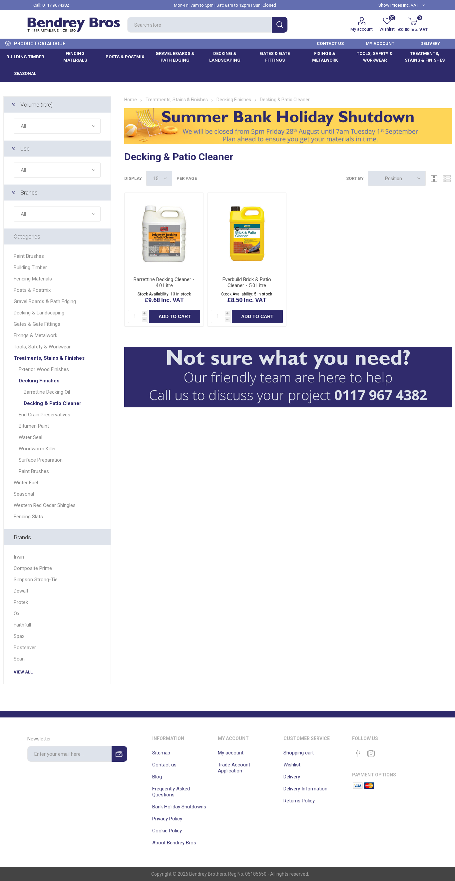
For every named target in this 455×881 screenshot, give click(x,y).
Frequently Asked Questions (171, 792)
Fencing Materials (33, 279)
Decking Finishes (39, 381)
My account (361, 29)
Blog (157, 777)
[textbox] (199, 25)
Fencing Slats (28, 517)
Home (130, 99)
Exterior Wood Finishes (44, 369)
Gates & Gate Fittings (37, 324)
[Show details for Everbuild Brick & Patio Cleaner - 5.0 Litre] (247, 232)
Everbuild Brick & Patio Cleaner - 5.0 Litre (247, 282)
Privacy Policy (167, 819)
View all (23, 671)
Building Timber (30, 267)
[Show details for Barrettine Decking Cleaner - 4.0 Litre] (164, 232)
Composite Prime (33, 568)
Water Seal (30, 437)
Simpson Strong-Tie (36, 580)
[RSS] (383, 751)
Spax (19, 636)
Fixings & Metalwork (35, 335)
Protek (21, 602)
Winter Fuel (26, 483)
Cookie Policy (167, 831)
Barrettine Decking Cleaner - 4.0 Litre (164, 282)
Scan (19, 659)
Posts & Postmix (32, 290)
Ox (16, 614)
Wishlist (291, 765)
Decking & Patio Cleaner (52, 403)
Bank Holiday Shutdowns (179, 807)
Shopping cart (298, 753)
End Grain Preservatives (44, 415)
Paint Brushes (29, 256)
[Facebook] (358, 753)
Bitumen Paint (34, 426)
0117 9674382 (55, 5)
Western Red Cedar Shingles (45, 505)
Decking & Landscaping (39, 313)
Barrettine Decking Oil (47, 392)
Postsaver (25, 648)
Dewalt (21, 591)
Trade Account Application (234, 768)
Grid (434, 178)
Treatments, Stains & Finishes (49, 358)
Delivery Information (305, 789)
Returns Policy (299, 801)
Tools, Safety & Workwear (42, 347)
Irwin (19, 557)
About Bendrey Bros (174, 843)
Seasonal (24, 494)
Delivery (291, 777)
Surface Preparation (41, 460)
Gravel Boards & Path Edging (45, 301)
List (447, 178)
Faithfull (22, 625)
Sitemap (161, 753)
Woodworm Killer (37, 449)
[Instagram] (371, 753)
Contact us (164, 765)
